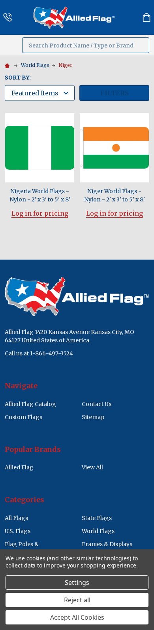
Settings (77, 582)
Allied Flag (19, 467)
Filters (114, 93)
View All (92, 467)
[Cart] (146, 17)
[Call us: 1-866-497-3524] (7, 17)
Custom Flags (23, 417)
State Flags (97, 518)
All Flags (16, 518)
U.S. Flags (17, 531)
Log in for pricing (39, 213)
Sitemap (93, 417)
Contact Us (96, 404)
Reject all (77, 600)
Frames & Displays (107, 544)
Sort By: (18, 77)
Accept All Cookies (77, 617)
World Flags (98, 531)
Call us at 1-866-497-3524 (39, 353)
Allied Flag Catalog (30, 404)
